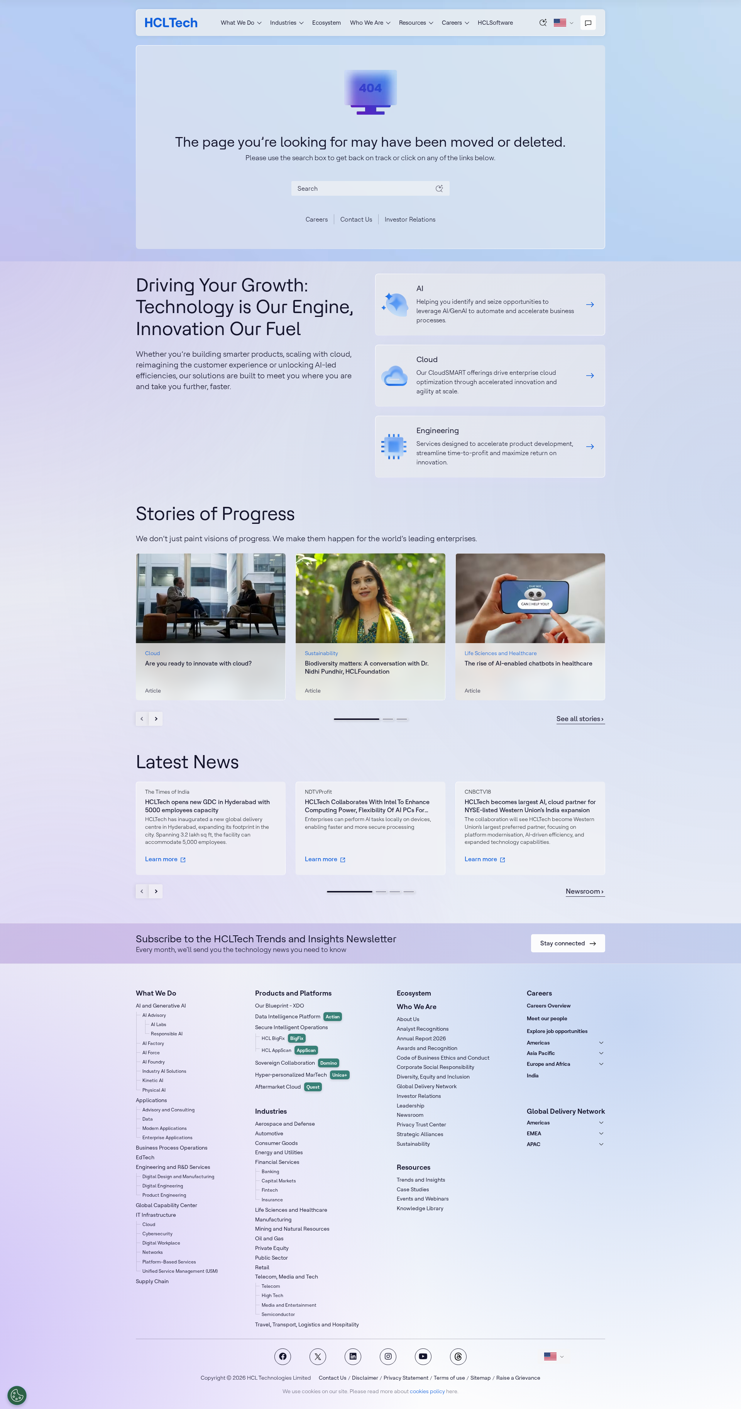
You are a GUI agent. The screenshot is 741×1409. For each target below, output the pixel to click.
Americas (538, 1042)
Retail (262, 1267)
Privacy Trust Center (421, 1124)
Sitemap (480, 1377)
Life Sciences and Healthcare (291, 1209)
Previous (142, 719)
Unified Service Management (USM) (180, 1271)
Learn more (161, 859)
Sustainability (413, 1143)
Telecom (271, 1286)
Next (155, 719)
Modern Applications (164, 1128)
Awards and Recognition (427, 1048)
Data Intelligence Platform (297, 1016)
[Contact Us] (588, 22)
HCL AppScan (289, 1050)
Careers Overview (549, 1005)
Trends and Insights (421, 1179)
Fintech (270, 1190)
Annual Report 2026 (421, 1038)
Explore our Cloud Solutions (490, 375)
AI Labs (158, 1024)
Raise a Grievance (518, 1377)
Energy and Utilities (279, 1152)
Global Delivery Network (427, 1086)
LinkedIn (353, 1356)
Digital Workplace (161, 1243)
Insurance (272, 1199)
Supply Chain (152, 1281)
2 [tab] (388, 719)
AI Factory (153, 1043)
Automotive (269, 1133)
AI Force (151, 1052)
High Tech (272, 1295)
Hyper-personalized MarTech (301, 1074)
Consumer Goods (276, 1143)
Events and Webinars (423, 1198)
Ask (543, 22)
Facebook (282, 1356)
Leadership (411, 1105)
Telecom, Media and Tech (286, 1276)
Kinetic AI (152, 1080)
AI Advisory (154, 1015)
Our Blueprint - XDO (279, 1005)
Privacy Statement (406, 1377)
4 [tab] (408, 892)
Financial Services (277, 1161)
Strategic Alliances (420, 1134)
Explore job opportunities (557, 1031)
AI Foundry (153, 1062)
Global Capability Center (166, 1205)
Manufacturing (273, 1219)
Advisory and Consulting (168, 1110)
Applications (151, 1100)
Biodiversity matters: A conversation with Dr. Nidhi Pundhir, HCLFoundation (367, 667)
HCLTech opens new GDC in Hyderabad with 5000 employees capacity (207, 806)
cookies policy (427, 1391)
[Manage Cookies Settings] (17, 1395)
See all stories (578, 719)
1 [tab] (356, 719)
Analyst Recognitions (423, 1028)
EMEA (534, 1133)
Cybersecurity (157, 1233)
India (533, 1075)
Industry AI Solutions (164, 1071)
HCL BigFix (282, 1038)
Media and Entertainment (289, 1305)
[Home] (171, 22)
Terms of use (449, 1377)
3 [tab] (402, 719)
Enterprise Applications (167, 1137)
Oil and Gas (269, 1238)
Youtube (423, 1356)
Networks (152, 1252)
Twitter (318, 1356)
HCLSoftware (495, 22)
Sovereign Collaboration (296, 1062)
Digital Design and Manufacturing (178, 1176)
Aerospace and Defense (285, 1123)
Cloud (148, 1224)
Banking (270, 1171)
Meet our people (547, 1018)
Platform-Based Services (169, 1262)
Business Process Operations (172, 1147)
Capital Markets (279, 1181)
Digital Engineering (162, 1186)
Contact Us (356, 219)
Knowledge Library (420, 1208)
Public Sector (271, 1257)
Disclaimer (365, 1377)
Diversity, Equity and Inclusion (433, 1076)
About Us (408, 1019)
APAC (533, 1144)
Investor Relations (410, 219)
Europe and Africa (548, 1063)
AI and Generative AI (161, 1005)
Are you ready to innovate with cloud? (198, 663)
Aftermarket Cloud (287, 1086)
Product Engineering (164, 1195)
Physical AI (154, 1090)
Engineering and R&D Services (173, 1166)
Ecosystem (326, 22)
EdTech (145, 1157)
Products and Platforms (293, 993)
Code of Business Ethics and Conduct (443, 1057)
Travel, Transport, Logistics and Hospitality (307, 1324)
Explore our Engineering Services (490, 447)
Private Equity (272, 1248)
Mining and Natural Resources (292, 1228)
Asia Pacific (541, 1053)
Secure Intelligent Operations (291, 1027)
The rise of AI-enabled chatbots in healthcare (528, 663)
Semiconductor (278, 1314)
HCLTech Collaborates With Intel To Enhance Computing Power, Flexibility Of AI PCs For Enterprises (367, 806)
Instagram (388, 1356)
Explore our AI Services (490, 304)
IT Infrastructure (156, 1214)
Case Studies (413, 1189)
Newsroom (583, 891)
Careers (317, 219)
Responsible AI (167, 1033)
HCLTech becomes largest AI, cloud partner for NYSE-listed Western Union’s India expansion (530, 806)
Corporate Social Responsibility (435, 1067)
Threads (458, 1356)
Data (147, 1119)
